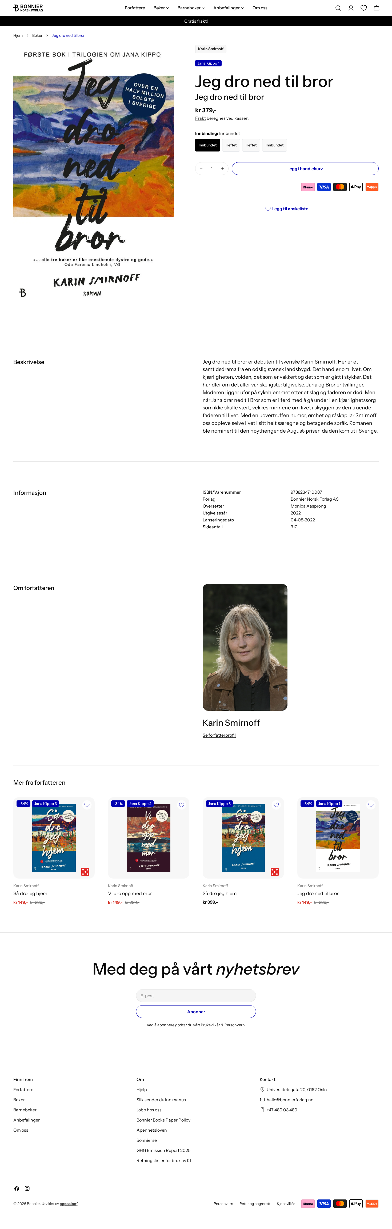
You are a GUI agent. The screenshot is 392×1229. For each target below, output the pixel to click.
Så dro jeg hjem (30, 893)
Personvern (223, 1203)
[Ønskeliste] (363, 8)
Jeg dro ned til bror (318, 893)
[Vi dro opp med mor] (148, 838)
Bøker (37, 35)
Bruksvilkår (210, 1025)
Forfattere (23, 1089)
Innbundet (208, 145)
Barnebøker (25, 1109)
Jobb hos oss (149, 1109)
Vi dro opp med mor (130, 893)
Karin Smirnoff (210, 49)
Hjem (18, 35)
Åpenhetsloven (152, 1130)
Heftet (231, 145)
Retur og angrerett (254, 1203)
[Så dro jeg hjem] (54, 838)
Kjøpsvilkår (286, 1203)
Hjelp (142, 1089)
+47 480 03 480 (282, 1109)
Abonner (196, 1011)
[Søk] (338, 8)
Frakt (200, 118)
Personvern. (235, 1025)
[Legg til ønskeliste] (87, 805)
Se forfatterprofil (219, 735)
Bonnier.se (147, 1140)
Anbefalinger (26, 1120)
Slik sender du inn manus (161, 1099)
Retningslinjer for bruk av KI (164, 1160)
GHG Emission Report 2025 (163, 1150)
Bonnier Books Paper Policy (163, 1120)
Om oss (20, 1130)
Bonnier (33, 1203)
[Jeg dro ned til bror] (338, 838)
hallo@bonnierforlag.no (290, 1099)
